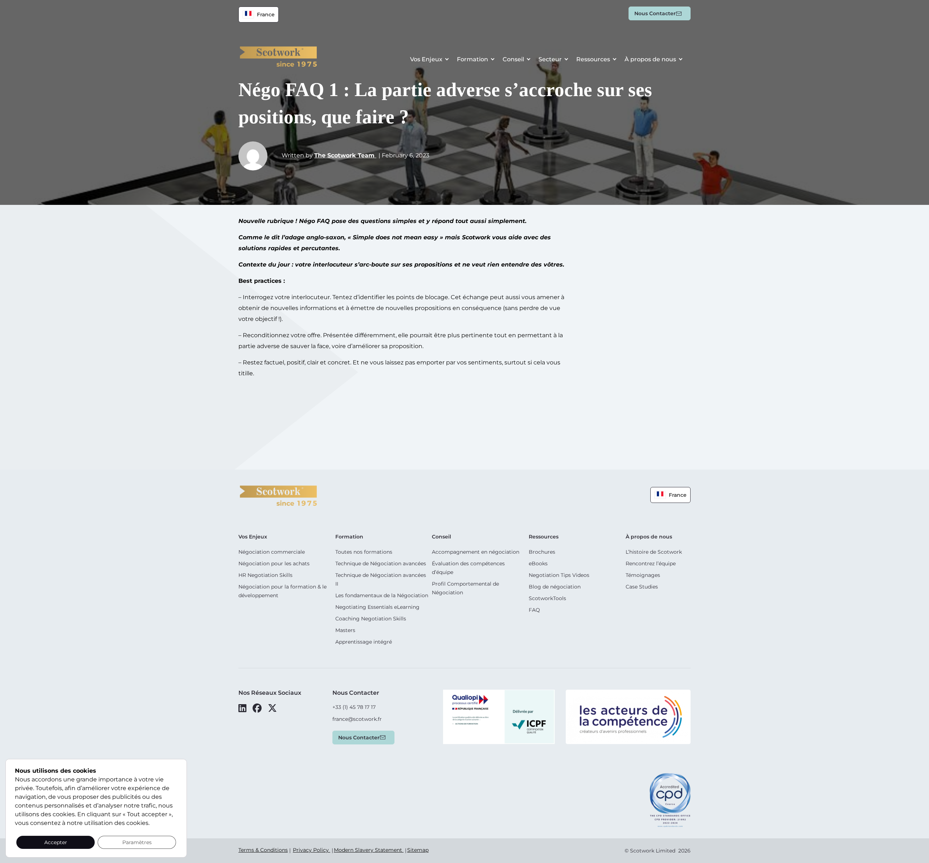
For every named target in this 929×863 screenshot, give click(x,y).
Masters (345, 630)
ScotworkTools (547, 598)
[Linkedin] (242, 708)
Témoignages (643, 575)
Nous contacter (655, 13)
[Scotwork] (278, 495)
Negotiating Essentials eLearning (377, 607)
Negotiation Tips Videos (559, 575)
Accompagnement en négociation (475, 552)
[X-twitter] (272, 708)
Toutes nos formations (363, 552)
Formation (472, 59)
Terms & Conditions (263, 850)
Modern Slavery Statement (369, 850)
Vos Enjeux (426, 59)
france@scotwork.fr (357, 719)
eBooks (538, 563)
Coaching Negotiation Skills (370, 618)
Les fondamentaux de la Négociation (381, 595)
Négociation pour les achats (274, 563)
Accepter (55, 842)
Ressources (593, 59)
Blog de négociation (555, 586)
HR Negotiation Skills (265, 575)
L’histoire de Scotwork (654, 552)
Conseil (513, 59)
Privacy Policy (311, 850)
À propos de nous (650, 59)
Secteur (550, 59)
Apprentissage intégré (363, 642)
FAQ (534, 610)
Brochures (542, 552)
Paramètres (137, 842)
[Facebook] (257, 708)
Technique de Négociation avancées (380, 563)
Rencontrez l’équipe (651, 563)
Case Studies (642, 586)
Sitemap (418, 850)
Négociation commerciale (271, 552)
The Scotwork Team (345, 155)
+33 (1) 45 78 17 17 (354, 707)
